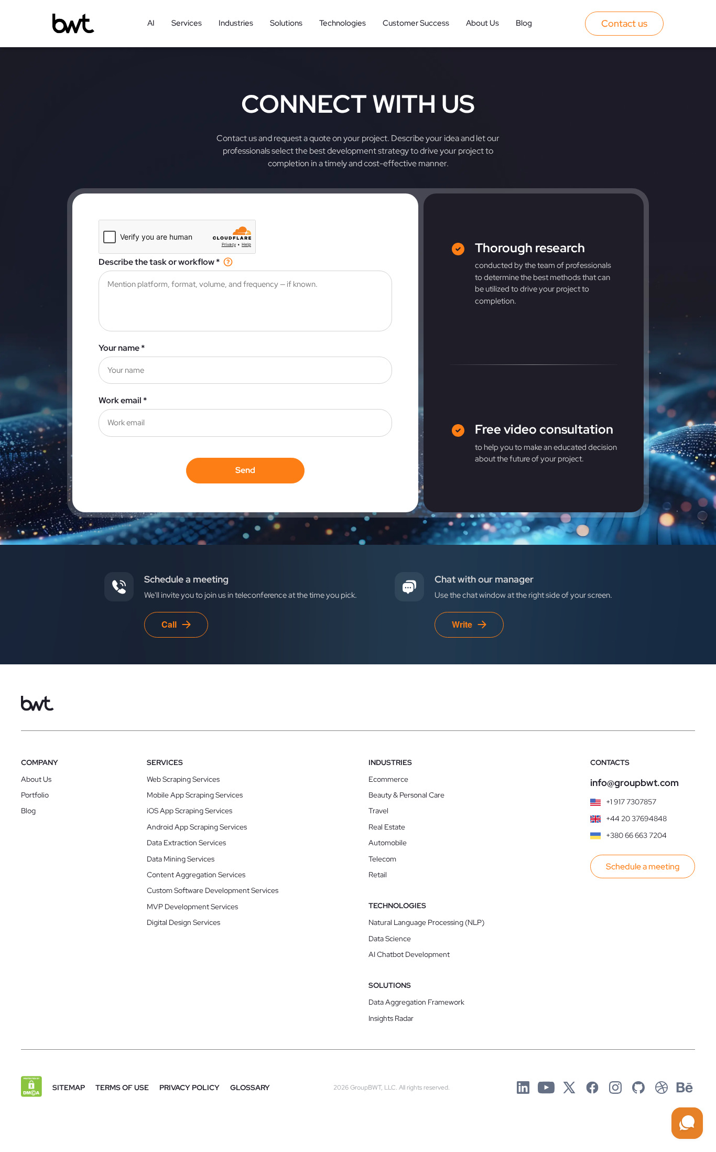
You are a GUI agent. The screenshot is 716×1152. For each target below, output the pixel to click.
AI (151, 23)
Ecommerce (388, 779)
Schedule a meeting (643, 866)
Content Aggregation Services (196, 874)
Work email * (123, 400)
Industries (236, 23)
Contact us (624, 23)
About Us (482, 23)
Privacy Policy (189, 1087)
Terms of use (122, 1087)
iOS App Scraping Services (189, 810)
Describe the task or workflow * (159, 261)
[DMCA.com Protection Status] (31, 1087)
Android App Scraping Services (197, 827)
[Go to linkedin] (523, 1087)
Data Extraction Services (186, 842)
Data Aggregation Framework (416, 1002)
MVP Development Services (192, 906)
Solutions (286, 23)
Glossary (250, 1087)
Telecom (382, 859)
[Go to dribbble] (661, 1087)
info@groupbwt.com (634, 783)
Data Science (389, 938)
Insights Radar (391, 1018)
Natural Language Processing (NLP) (426, 922)
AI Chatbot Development (409, 954)
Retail (377, 874)
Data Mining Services (180, 859)
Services (186, 23)
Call (169, 624)
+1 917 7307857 (631, 801)
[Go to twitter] (569, 1087)
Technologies (342, 23)
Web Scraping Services (183, 779)
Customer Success (416, 23)
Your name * (122, 347)
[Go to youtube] (546, 1087)
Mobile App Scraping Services (195, 795)
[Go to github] (638, 1087)
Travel (378, 810)
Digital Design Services (183, 922)
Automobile (387, 842)
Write (462, 624)
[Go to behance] (684, 1087)
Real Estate (386, 827)
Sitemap (68, 1087)
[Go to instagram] (615, 1087)
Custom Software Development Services (212, 890)
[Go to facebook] (592, 1087)
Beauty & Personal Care (406, 795)
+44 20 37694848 (636, 818)
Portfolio (35, 795)
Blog (524, 23)
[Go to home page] (73, 24)
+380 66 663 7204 (636, 835)
